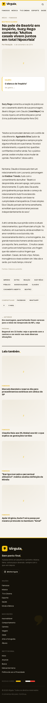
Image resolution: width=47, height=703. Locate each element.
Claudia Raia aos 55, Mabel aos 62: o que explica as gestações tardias (23, 434)
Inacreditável (7, 618)
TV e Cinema (25, 10)
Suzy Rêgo (38, 280)
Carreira (5, 627)
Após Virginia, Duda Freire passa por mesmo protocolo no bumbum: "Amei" (21, 519)
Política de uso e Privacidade (13, 672)
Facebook (21, 300)
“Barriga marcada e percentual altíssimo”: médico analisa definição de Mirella (22, 477)
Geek (4, 635)
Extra (17, 280)
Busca (4, 664)
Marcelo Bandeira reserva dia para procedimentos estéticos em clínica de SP (22, 392)
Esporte (35, 10)
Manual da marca (8, 668)
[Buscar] (42, 4)
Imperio (6, 280)
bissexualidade (21, 285)
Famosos (6, 10)
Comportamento (8, 622)
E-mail (11, 305)
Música (15, 10)
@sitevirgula (12, 572)
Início (4, 18)
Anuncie (5, 660)
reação (27, 280)
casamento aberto (12, 289)
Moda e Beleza (8, 606)
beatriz (28, 289)
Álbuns (4, 643)
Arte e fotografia (8, 639)
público (6, 285)
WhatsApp (34, 300)
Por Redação (7, 44)
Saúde (43, 10)
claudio (35, 285)
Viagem (5, 631)
